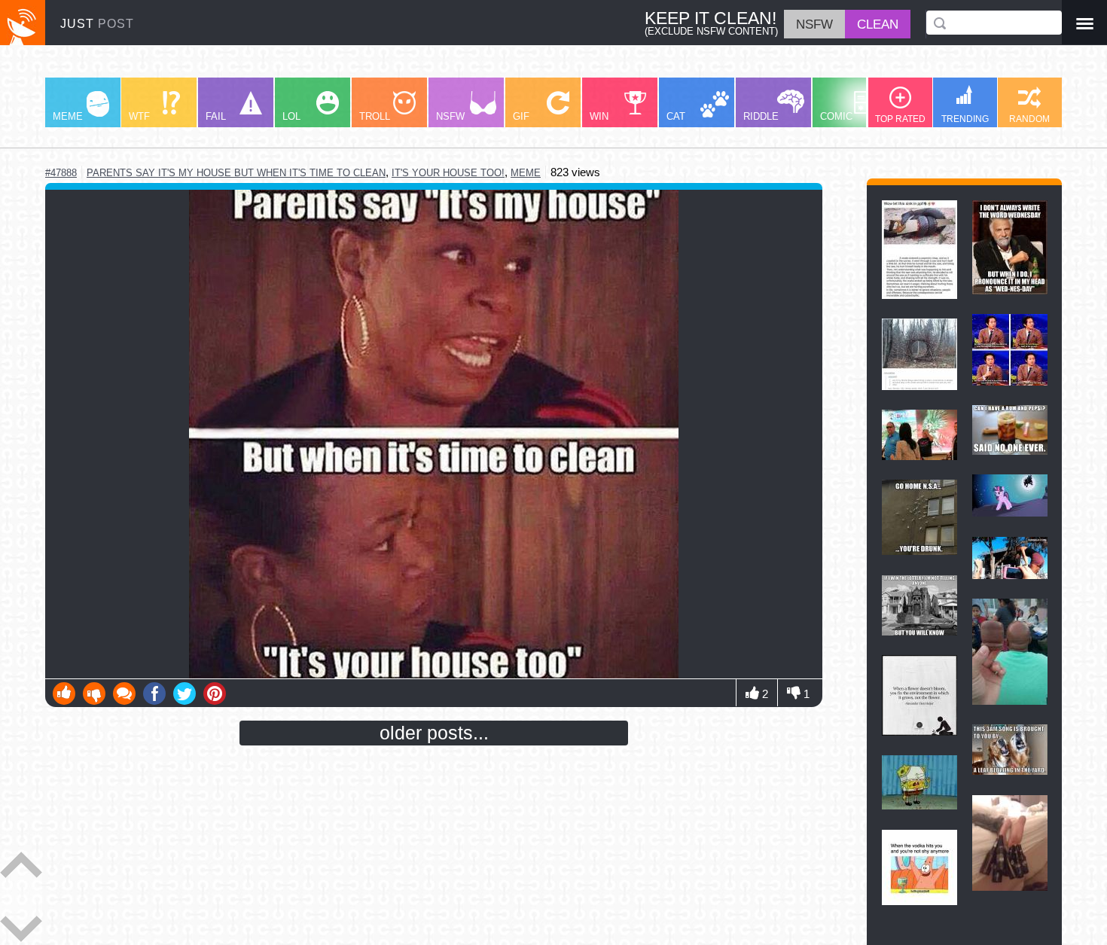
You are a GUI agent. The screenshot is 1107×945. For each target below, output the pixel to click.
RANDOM (1029, 118)
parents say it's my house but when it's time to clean (236, 172)
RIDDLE (761, 116)
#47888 (61, 172)
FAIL (216, 116)
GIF (521, 116)
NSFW (450, 116)
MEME (68, 116)
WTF (139, 116)
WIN (599, 116)
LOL (291, 116)
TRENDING (965, 118)
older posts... (434, 732)
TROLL (374, 116)
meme (526, 172)
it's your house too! (448, 172)
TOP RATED (900, 118)
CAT (675, 116)
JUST (97, 23)
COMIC (836, 116)
